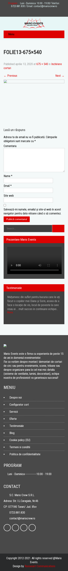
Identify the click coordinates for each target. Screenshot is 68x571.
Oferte (13, 419)
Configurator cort (19, 404)
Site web (9, 195)
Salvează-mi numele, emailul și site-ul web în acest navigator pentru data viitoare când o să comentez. (32, 211)
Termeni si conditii (19, 447)
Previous (10, 75)
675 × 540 (42, 64)
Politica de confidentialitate (24, 454)
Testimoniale (16, 426)
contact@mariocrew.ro (22, 518)
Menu (11, 34)
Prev (57, 323)
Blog (12, 433)
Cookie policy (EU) (19, 440)
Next (59, 75)
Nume (8, 176)
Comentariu (10, 146)
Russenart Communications (40, 566)
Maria (10, 312)
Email (8, 186)
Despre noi (15, 397)
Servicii (13, 411)
